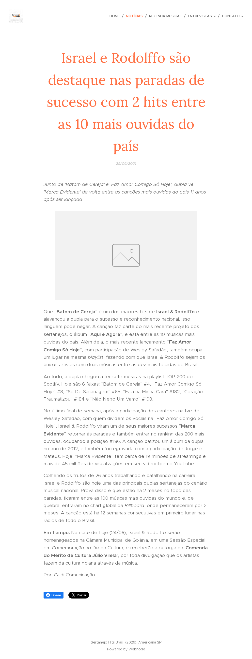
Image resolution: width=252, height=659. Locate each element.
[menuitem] (116, 16)
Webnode (136, 649)
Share (56, 595)
